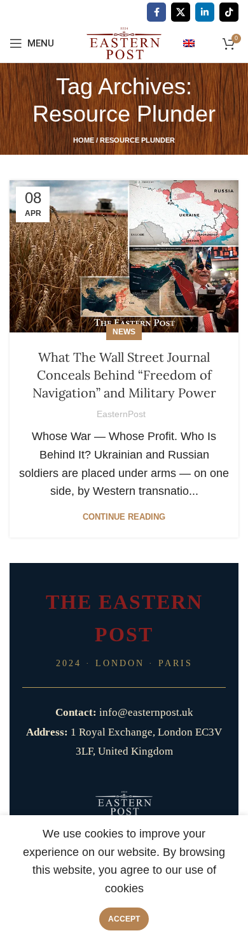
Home (83, 140)
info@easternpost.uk (146, 712)
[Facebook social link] (156, 12)
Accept (124, 919)
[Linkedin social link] (204, 12)
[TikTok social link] (228, 12)
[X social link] (180, 12)
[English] (189, 42)
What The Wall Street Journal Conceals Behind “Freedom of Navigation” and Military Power (124, 375)
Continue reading (124, 517)
